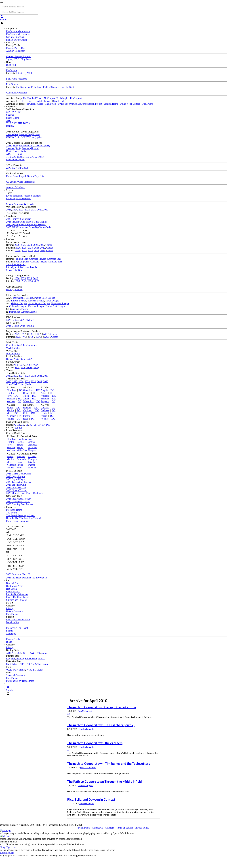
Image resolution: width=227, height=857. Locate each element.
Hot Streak (11, 588)
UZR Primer (12, 664)
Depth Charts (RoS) (16, 151)
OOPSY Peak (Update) (32, 137)
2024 (14, 209)
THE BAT (11, 123)
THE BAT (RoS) (14, 156)
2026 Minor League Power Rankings (24, 493)
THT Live (27, 101)
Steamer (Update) (30, 148)
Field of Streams (51, 87)
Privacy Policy (142, 827)
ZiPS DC (16, 112)
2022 (27, 209)
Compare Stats (54, 259)
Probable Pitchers (32, 195)
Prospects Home (14, 510)
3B (30, 424)
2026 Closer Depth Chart (18, 473)
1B (18, 424)
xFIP (13, 658)
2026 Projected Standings (18, 219)
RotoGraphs (12, 84)
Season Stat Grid (14, 270)
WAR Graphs (12, 348)
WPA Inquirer (13, 353)
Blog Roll (11, 64)
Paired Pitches (13, 591)
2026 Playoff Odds (15, 221)
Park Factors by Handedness (20, 681)
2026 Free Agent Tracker (18, 498)
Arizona (16, 309)
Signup (9, 59)
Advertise (109, 827)
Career (48, 245)
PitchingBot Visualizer (17, 594)
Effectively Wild (24, 73)
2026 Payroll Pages (15, 479)
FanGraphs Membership (18, 31)
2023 (21, 209)
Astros (44, 393)
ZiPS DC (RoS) (42, 145)
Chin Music (50, 103)
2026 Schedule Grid (16, 484)
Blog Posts (26, 59)
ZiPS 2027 (11, 168)
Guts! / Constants (14, 611)
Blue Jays (11, 390)
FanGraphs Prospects (16, 78)
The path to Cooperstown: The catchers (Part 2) (101, 725)
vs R (22, 364)
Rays (9, 395)
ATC (8, 120)
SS (26, 424)
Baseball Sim (12, 583)
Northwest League (60, 303)
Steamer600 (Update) (29, 134)
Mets (9, 413)
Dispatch (38, 101)
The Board (11, 512)
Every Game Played (16, 176)
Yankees (11, 401)
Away (35, 364)
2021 (33, 209)
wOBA (9, 653)
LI (34, 669)
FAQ (16, 59)
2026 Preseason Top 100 (18, 574)
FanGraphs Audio (34, 103)
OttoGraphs (147, 103)
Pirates (26, 416)
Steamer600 (12, 134)
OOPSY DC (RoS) (15, 159)
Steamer (10, 115)
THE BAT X (24, 123)
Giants (44, 413)
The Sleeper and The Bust (28, 87)
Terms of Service (124, 827)
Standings (11, 633)
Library (9, 608)
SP (16, 427)
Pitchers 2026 (26, 359)
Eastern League (18, 300)
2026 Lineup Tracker (16, 490)
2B (22, 424)
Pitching (19, 289)
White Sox (28, 401)
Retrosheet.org (7, 852)
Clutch (40, 669)
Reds (25, 418)
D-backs (45, 407)
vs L (16, 364)
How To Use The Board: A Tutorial (23, 518)
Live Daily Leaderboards (18, 198)
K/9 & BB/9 (31, 658)
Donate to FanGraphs (16, 39)
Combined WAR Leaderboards (21, 345)
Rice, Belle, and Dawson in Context (91, 799)
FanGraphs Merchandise (18, 34)
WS (23, 334)
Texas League (52, 300)
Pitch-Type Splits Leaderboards (21, 267)
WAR (9, 669)
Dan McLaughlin (85, 711)
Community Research (16, 92)
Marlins (10, 410)
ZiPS (8, 112)
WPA (29, 669)
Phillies (10, 418)
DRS (21, 664)
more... (44, 653)
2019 (45, 209)
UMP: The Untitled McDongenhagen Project (80, 103)
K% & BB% (34, 653)
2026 (17, 245)
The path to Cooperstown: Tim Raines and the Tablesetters (108, 763)
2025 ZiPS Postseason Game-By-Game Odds (28, 227)
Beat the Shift (67, 87)
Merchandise (12, 622)
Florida (24, 309)
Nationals (11, 416)
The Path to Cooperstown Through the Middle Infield (104, 781)
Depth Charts (12, 117)
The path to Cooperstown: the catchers (94, 743)
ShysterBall (59, 101)
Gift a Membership (15, 37)
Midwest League (19, 303)
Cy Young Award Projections (20, 181)
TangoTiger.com (8, 847)
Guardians (28, 390)
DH (48, 424)
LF (35, 424)
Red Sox (11, 398)
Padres (44, 416)
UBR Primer (19, 669)
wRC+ (18, 653)
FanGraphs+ (76, 98)
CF (39, 424)
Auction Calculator (15, 51)
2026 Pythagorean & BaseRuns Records (26, 224)
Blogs (9, 642)
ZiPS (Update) (26, 145)
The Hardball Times (32, 98)
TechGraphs (62, 98)
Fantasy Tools (13, 639)
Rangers (45, 401)
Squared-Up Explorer (16, 600)
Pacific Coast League (44, 297)
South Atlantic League (39, 303)
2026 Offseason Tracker (18, 501)
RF (43, 424)
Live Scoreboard (14, 195)
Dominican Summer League (23, 311)
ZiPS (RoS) (12, 145)
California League (18, 306)
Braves (10, 407)
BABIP (19, 658)
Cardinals (27, 410)
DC (21, 390)
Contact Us (97, 827)
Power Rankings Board (17, 597)
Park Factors (12, 614)
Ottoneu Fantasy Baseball (18, 56)
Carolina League (36, 306)
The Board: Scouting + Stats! (20, 515)
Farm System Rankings (17, 521)
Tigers (26, 395)
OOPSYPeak (12, 137)
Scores (9, 630)
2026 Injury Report (15, 476)
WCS (45, 334)
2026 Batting (12, 320)
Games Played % (35, 176)
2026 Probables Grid (16, 487)
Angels (44, 390)
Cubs (25, 413)
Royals (26, 393)
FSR (28, 664)
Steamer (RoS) (13, 148)
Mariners (45, 398)
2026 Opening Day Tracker (19, 504)
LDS (37, 334)
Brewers (27, 407)
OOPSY (10, 126)
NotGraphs (49, 98)
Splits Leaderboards (15, 264)
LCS (30, 334)
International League (23, 297)
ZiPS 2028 (23, 168)
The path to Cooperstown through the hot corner (101, 707)
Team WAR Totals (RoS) (18, 384)
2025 (8, 209)
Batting (9, 289)
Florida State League (56, 306)
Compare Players (37, 259)
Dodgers (45, 410)
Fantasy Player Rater (16, 48)
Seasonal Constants (15, 675)
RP (20, 427)
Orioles (10, 393)
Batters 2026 (12, 359)
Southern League (35, 300)
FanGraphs (11, 70)
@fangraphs (84, 827)
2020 (39, 209)
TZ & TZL (36, 664)
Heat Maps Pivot (14, 586)
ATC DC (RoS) (14, 154)
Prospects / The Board (17, 628)
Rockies (44, 418)
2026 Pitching (27, 320)
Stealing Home (111, 103)
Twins (26, 398)
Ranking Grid (21, 259)
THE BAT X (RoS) (34, 156)
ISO (25, 653)
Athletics (45, 395)
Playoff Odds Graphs (36, 221)
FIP (7, 658)
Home (28, 364)
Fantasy (48, 101)
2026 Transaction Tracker (18, 482)
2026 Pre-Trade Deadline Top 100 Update (26, 577)
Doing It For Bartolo (130, 103)
